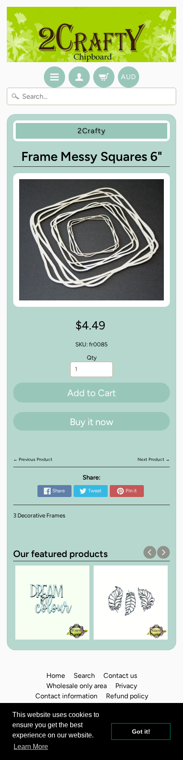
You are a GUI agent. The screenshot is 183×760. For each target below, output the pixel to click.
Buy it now (91, 422)
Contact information (66, 696)
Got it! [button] (141, 731)
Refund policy (127, 696)
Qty (92, 357)
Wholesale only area (76, 686)
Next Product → (153, 459)
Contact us (120, 675)
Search (84, 675)
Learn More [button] (31, 746)
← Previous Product (32, 459)
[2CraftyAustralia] (91, 34)
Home (55, 675)
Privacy (126, 686)
